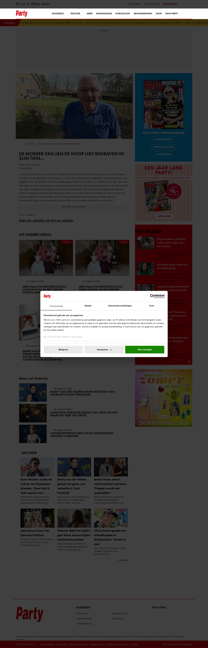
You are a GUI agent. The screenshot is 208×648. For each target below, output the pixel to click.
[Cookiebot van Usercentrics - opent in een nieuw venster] (152, 296)
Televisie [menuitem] (75, 13)
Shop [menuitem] (159, 13)
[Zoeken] (190, 14)
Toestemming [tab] (56, 306)
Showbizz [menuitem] (58, 13)
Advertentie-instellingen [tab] (120, 305)
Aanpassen (102, 349)
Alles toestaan (145, 349)
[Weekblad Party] (22, 13)
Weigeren (63, 349)
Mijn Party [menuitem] (171, 13)
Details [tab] (88, 305)
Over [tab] (151, 305)
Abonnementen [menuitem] (143, 13)
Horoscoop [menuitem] (122, 13)
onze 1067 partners (60, 320)
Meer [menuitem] (89, 13)
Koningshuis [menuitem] (104, 13)
